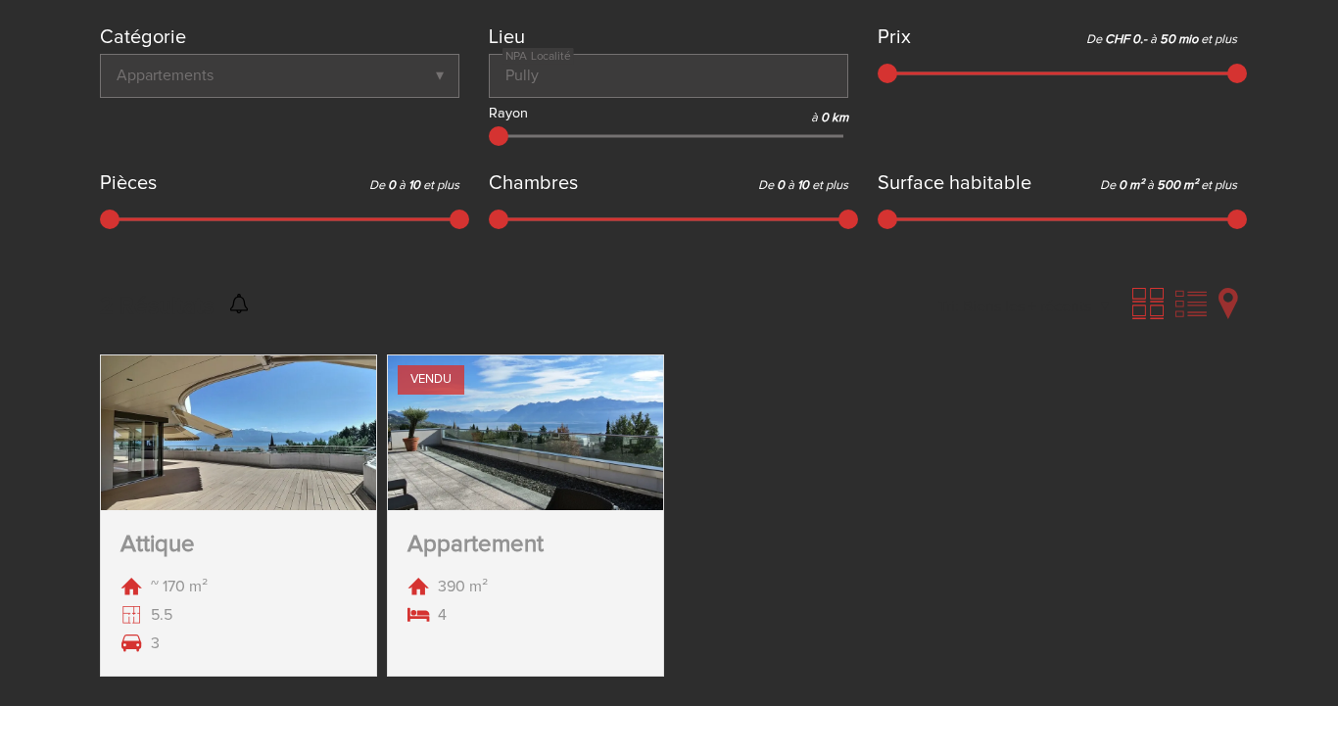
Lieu (507, 37)
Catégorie (143, 37)
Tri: (948, 306)
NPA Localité (538, 56)
